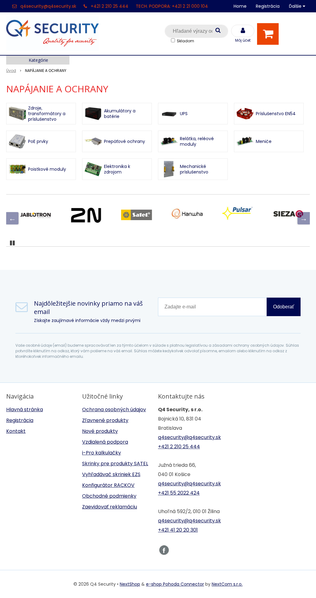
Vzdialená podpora (105, 441)
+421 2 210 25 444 (109, 6)
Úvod (11, 70)
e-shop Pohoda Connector (175, 584)
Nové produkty (100, 431)
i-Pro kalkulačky (101, 452)
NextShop (130, 584)
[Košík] (269, 34)
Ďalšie (296, 6)
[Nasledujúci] (303, 218)
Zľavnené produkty (105, 420)
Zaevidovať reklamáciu (109, 506)
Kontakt (16, 431)
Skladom (185, 41)
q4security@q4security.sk (48, 6)
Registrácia (268, 6)
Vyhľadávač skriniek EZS (111, 474)
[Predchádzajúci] (12, 218)
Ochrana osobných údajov (114, 409)
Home (240, 6)
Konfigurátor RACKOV (108, 485)
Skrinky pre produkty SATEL (115, 463)
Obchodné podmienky (109, 496)
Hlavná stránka (24, 409)
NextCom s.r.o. (227, 584)
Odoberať (283, 306)
